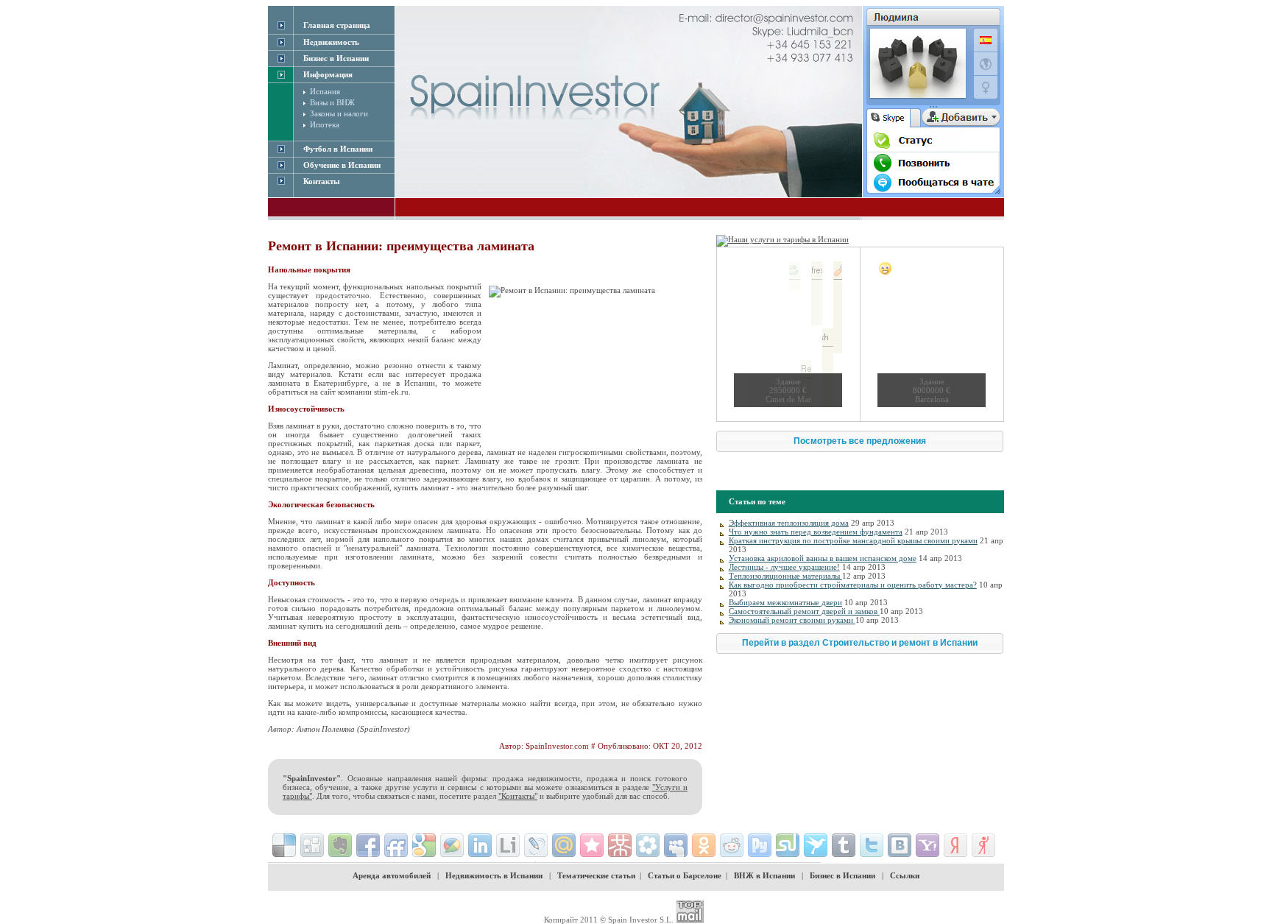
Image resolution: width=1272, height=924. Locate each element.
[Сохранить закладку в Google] (424, 845)
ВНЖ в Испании (764, 875)
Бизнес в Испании (842, 875)
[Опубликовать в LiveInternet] (508, 845)
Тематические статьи (596, 875)
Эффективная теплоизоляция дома (789, 522)
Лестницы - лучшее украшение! (784, 566)
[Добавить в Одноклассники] (704, 845)
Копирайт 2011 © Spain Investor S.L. (609, 919)
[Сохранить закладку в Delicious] (284, 845)
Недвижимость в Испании (494, 875)
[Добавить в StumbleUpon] (787, 845)
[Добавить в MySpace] (676, 845)
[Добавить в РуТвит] (759, 845)
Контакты (321, 181)
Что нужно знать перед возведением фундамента (815, 531)
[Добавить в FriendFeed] (396, 845)
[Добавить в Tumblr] (843, 845)
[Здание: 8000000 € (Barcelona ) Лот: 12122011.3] (931, 334)
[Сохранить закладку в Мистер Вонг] (620, 845)
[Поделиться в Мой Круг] (648, 845)
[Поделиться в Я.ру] (983, 845)
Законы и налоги (339, 113)
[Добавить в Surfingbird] (815, 845)
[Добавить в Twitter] (871, 845)
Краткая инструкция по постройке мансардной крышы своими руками (853, 540)
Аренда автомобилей (392, 875)
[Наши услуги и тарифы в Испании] (782, 239)
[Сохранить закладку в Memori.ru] (592, 845)
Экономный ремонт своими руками (792, 620)
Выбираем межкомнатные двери (785, 602)
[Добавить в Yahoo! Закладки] (927, 845)
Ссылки (904, 875)
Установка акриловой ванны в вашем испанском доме (822, 558)
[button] (859, 441)
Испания (325, 91)
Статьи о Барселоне (684, 875)
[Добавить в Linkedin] (480, 845)
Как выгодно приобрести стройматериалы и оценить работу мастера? (853, 584)
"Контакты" (517, 795)
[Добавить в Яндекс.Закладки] (955, 845)
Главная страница (336, 25)
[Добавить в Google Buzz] (452, 845)
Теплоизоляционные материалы (785, 575)
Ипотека (324, 124)
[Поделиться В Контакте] (899, 845)
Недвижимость (331, 42)
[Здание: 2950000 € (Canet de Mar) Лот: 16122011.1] (788, 334)
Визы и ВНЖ (332, 102)
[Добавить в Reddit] (731, 845)
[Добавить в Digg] (312, 845)
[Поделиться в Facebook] (368, 845)
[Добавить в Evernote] (340, 845)
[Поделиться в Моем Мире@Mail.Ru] (564, 845)
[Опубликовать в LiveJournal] (536, 845)
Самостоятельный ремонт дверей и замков (804, 611)
